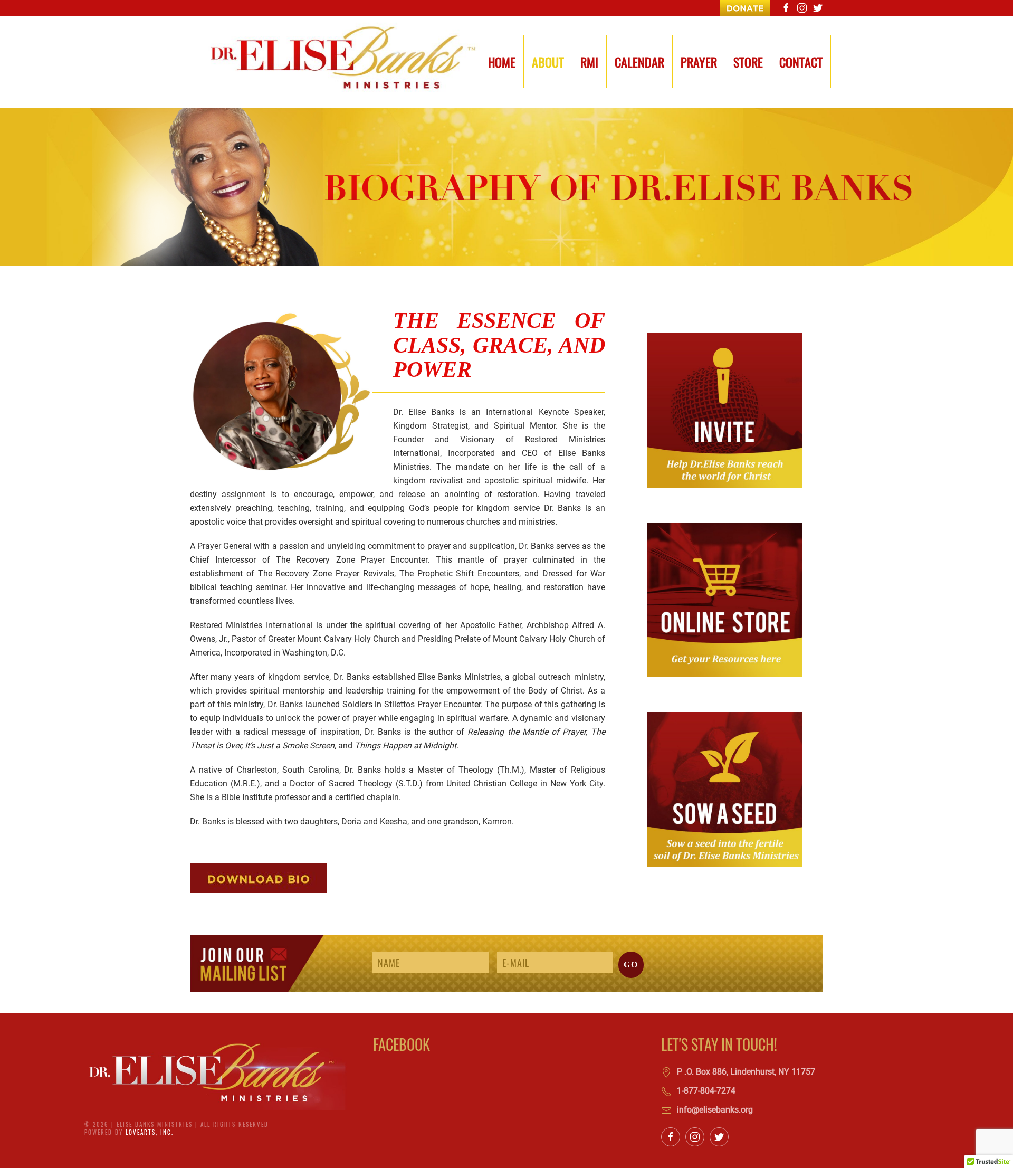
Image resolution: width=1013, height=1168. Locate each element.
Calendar (639, 61)
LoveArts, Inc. (150, 1132)
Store (748, 61)
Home (501, 61)
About (548, 61)
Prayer (699, 61)
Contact (801, 61)
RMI (589, 61)
